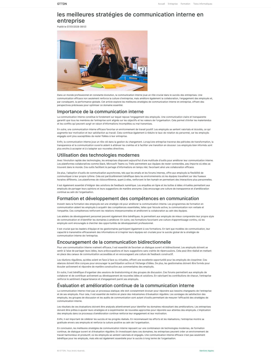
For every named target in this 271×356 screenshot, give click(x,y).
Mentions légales (207, 351)
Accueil (161, 4)
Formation (185, 4)
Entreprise (173, 4)
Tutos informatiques (202, 4)
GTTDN (62, 4)
